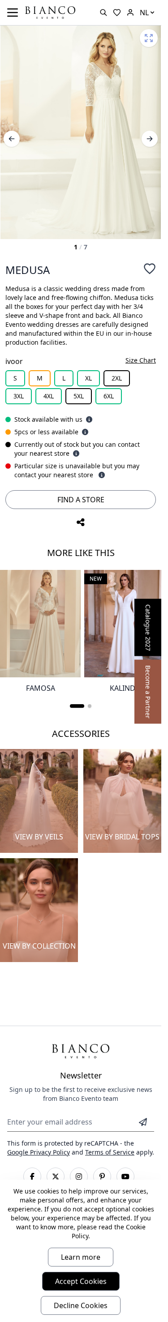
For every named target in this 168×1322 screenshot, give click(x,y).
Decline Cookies (81, 1305)
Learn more (80, 1257)
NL (144, 12)
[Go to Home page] (50, 12)
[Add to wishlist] (149, 268)
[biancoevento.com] (130, 13)
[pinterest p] (102, 1176)
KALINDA (125, 688)
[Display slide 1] (77, 706)
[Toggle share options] (81, 522)
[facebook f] (32, 1176)
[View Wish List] (117, 13)
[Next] (150, 139)
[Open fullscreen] (149, 38)
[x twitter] (56, 1176)
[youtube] (125, 1176)
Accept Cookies (81, 1281)
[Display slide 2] (89, 706)
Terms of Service (109, 1152)
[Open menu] (12, 12)
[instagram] (79, 1176)
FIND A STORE (80, 500)
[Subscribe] (143, 1122)
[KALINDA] (124, 623)
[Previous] (12, 139)
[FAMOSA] (40, 623)
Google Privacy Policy (38, 1152)
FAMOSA (40, 688)
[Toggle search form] (103, 13)
